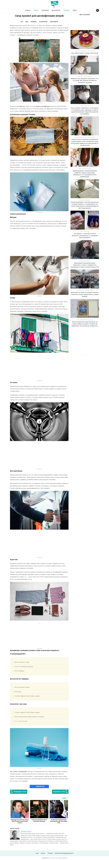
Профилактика (43, 21)
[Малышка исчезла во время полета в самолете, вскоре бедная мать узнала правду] (85, 279)
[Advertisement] (39, 242)
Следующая (59, 791)
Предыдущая (19, 791)
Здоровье (66, 10)
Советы (35, 10)
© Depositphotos (39, 102)
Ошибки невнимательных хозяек (84, 51)
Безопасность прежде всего (84, 290)
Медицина (34, 21)
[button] (19, 38)
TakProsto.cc (46, 858)
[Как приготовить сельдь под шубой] (85, 40)
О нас (37, 853)
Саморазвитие (54, 21)
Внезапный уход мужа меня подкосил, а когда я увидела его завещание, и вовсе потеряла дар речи (85, 265)
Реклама (50, 853)
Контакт (43, 853)
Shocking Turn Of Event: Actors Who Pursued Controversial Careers (20, 821)
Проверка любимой (84, 200)
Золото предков (84, 231)
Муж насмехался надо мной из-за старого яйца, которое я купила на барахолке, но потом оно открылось (85, 324)
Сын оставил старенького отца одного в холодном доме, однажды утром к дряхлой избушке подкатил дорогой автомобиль (85, 111)
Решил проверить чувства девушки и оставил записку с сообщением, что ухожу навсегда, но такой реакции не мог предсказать (85, 205)
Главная (27, 10)
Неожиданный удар (85, 261)
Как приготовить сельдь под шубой (84, 53)
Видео (75, 10)
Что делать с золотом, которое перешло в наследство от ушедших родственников (85, 235)
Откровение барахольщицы (85, 320)
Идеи (26, 21)
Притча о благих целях (84, 76)
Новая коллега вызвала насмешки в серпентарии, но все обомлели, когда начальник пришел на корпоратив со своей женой (84, 142)
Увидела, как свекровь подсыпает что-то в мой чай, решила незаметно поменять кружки (85, 80)
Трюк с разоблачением (84, 168)
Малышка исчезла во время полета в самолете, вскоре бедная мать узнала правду (85, 294)
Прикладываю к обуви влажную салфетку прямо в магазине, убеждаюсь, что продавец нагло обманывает (85, 173)
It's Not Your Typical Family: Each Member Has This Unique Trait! (58, 821)
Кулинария (45, 10)
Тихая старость (84, 106)
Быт (22, 21)
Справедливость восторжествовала (85, 137)
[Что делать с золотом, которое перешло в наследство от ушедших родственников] (85, 221)
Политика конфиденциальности (64, 853)
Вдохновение (56, 10)
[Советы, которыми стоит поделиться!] (54, 3)
